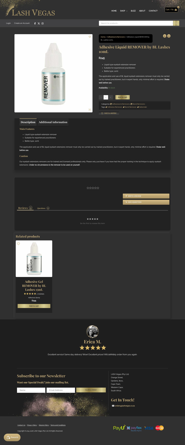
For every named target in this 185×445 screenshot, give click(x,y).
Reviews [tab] (23, 208)
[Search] (176, 23)
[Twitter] (39, 23)
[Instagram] (42, 23)
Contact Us (21, 425)
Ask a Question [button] (134, 202)
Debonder (143, 107)
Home (103, 37)
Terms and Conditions (58, 425)
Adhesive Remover (114, 107)
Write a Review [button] (134, 196)
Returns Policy (44, 425)
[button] (91, 390)
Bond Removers (139, 104)
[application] (126, 11)
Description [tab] (28, 122)
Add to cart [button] (34, 306)
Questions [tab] (41, 208)
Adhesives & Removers (116, 37)
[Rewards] (12, 437)
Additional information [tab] (53, 122)
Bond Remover (130, 107)
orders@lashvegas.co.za (125, 406)
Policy (34, 425)
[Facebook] (35, 23)
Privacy (29, 425)
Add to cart (122, 97)
